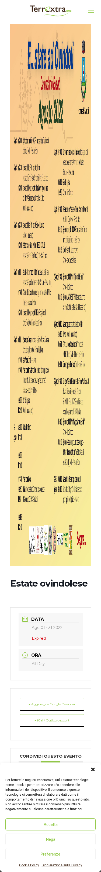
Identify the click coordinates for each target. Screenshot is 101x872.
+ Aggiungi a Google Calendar (52, 704)
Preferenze (50, 854)
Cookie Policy (29, 865)
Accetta (51, 824)
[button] (93, 769)
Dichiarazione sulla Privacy (62, 865)
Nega (50, 839)
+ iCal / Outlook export (51, 720)
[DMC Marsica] (50, 11)
